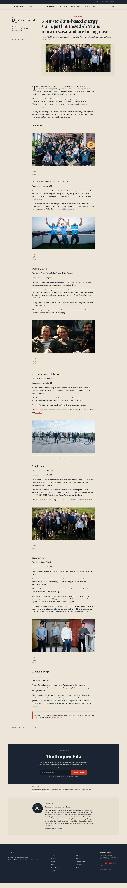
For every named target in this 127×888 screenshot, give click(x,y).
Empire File (87, 6)
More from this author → (54, 828)
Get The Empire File (108, 1)
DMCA (117, 879)
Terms (104, 879)
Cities (71, 6)
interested (38, 412)
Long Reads (78, 6)
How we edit (15, 34)
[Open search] (113, 6)
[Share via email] (31, 727)
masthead (47, 791)
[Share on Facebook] (27, 727)
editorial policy (49, 825)
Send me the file (78, 772)
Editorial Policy (80, 861)
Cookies (110, 879)
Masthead (79, 858)
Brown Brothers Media (14, 859)
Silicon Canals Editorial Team (23, 21)
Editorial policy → (57, 717)
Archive (53, 871)
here (52, 209)
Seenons (35, 191)
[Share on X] (18, 39)
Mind (65, 6)
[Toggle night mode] (98, 2)
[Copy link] (26, 39)
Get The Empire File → (108, 864)
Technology (50, 6)
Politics (59, 6)
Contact (78, 868)
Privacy (97, 879)
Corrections (79, 865)
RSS (110, 869)
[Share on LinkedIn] (22, 39)
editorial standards (37, 791)
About (95, 6)
